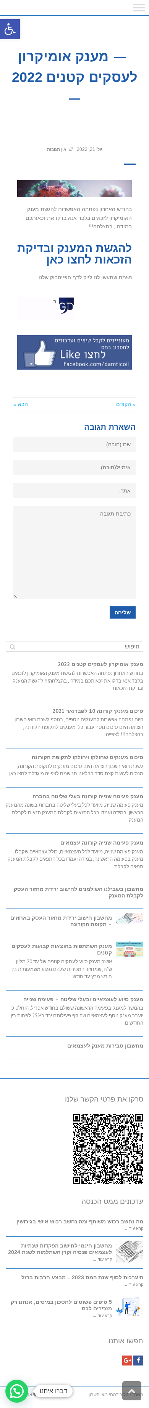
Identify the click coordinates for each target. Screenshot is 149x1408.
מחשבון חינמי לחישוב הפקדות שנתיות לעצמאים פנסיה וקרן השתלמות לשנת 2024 (60, 1249)
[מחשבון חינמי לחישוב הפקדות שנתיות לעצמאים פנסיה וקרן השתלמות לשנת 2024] (129, 1251)
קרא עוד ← (133, 1228)
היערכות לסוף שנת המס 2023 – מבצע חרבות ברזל (82, 1277)
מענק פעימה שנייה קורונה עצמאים (101, 842)
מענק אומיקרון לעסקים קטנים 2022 (100, 664)
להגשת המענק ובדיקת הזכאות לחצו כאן (74, 254)
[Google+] (127, 1360)
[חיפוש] (12, 647)
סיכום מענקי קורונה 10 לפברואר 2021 (97, 710)
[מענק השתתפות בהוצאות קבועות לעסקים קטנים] (129, 949)
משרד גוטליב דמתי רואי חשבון (116, 1394)
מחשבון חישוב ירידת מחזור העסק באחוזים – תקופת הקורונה (61, 921)
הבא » (20, 404)
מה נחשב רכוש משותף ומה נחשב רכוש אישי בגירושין (79, 1221)
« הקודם (126, 404)
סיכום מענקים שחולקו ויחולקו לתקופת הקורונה (87, 757)
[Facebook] (138, 1360)
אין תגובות (56, 149)
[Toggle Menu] (139, 7)
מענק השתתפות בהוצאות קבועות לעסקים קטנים (61, 949)
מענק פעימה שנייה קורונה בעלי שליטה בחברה (87, 796)
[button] (10, 29)
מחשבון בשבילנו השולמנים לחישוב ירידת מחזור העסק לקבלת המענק (78, 892)
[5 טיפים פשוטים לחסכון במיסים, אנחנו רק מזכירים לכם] (129, 1306)
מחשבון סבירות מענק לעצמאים (105, 1045)
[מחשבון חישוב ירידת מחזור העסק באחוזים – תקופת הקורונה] (129, 918)
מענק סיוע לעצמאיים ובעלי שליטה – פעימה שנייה (83, 999)
